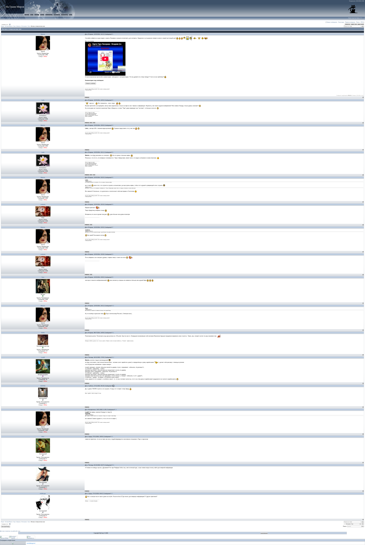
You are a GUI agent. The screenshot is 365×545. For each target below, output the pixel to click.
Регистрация (64, 14)
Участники (341, 22)
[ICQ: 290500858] (94, 122)
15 (112, 436)
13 (113, 386)
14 (116, 409)
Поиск (358, 22)
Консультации (49, 14)
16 (113, 465)
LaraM (43, 357)
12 (113, 357)
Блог (32, 14)
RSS (361, 17)
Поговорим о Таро (26, 26)
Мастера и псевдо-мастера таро (38, 26)
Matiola (43, 34)
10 (113, 305)
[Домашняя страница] (91, 122)
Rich (43, 436)
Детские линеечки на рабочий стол (10, 531)
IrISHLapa (43, 493)
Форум (42, 14)
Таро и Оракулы (17, 26)
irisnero (43, 465)
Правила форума (350, 22)
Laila (42, 100)
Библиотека (57, 14)
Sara (43, 277)
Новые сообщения (332, 22)
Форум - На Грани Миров (6, 26)
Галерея (37, 14)
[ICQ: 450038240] (91, 224)
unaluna (42, 204)
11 (113, 332)
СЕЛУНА (42, 386)
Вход (70, 14)
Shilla (43, 332)
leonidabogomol (31, 543)
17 (112, 493)
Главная (27, 14)
